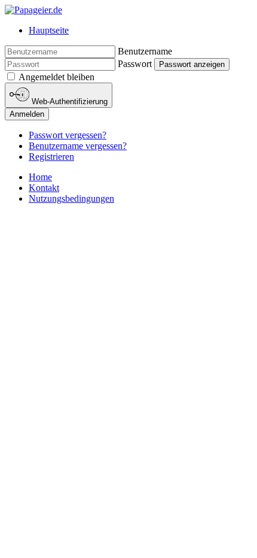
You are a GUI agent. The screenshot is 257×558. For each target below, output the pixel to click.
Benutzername (145, 51)
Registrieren (51, 156)
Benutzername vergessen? (78, 146)
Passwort (135, 64)
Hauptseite (49, 30)
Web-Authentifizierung (68, 101)
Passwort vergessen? (67, 135)
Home (40, 177)
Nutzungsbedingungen (71, 198)
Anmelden (27, 114)
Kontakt (44, 188)
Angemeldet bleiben (56, 77)
